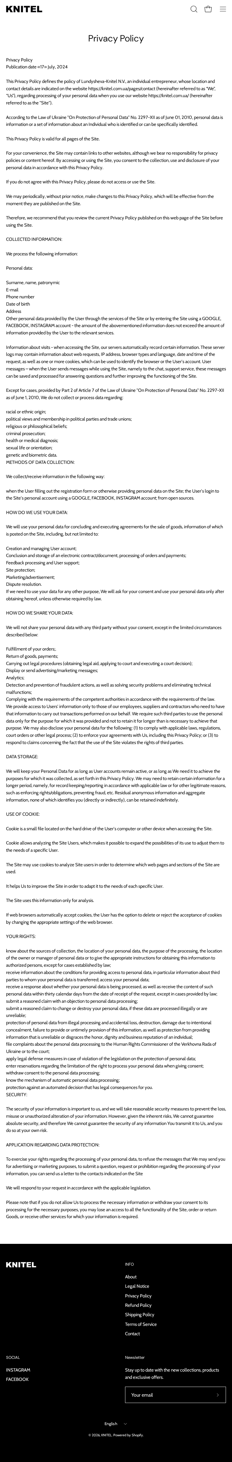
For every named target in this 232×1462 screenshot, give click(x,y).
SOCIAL (13, 1357)
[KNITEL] (24, 9)
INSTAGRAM (18, 1370)
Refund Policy (138, 1305)
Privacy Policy (138, 1295)
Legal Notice (137, 1286)
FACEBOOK (17, 1379)
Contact (132, 1333)
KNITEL (106, 1435)
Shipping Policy (139, 1314)
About (131, 1277)
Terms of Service (141, 1324)
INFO (129, 1264)
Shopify (137, 1435)
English (111, 1423)
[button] (193, 9)
